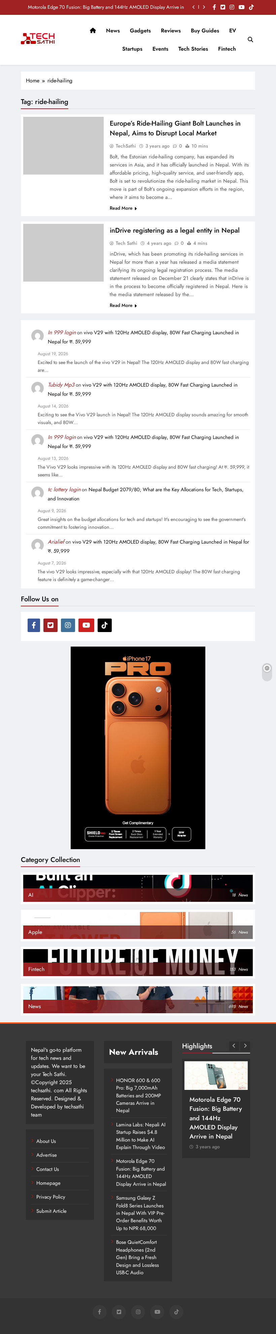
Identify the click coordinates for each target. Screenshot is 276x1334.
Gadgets (140, 30)
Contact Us (47, 1169)
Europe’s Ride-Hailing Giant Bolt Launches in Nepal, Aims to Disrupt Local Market (175, 128)
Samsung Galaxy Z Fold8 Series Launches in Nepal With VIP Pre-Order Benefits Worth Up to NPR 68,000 (140, 1213)
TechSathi (126, 145)
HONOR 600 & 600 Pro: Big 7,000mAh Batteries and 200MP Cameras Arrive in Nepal (138, 1096)
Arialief (56, 542)
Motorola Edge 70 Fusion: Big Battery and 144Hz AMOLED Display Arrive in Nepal (106, 7)
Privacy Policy (50, 1197)
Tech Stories (193, 49)
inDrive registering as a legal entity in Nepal (175, 230)
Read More (121, 208)
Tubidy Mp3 (61, 385)
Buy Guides (205, 30)
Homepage (48, 1183)
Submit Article (51, 1211)
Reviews (171, 30)
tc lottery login (64, 489)
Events (160, 49)
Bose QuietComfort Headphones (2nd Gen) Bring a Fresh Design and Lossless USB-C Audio (137, 1257)
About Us (46, 1141)
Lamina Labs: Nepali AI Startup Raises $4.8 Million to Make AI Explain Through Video (141, 1136)
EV (232, 30)
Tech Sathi (126, 243)
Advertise (46, 1155)
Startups (132, 49)
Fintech (227, 49)
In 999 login (62, 332)
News (113, 30)
